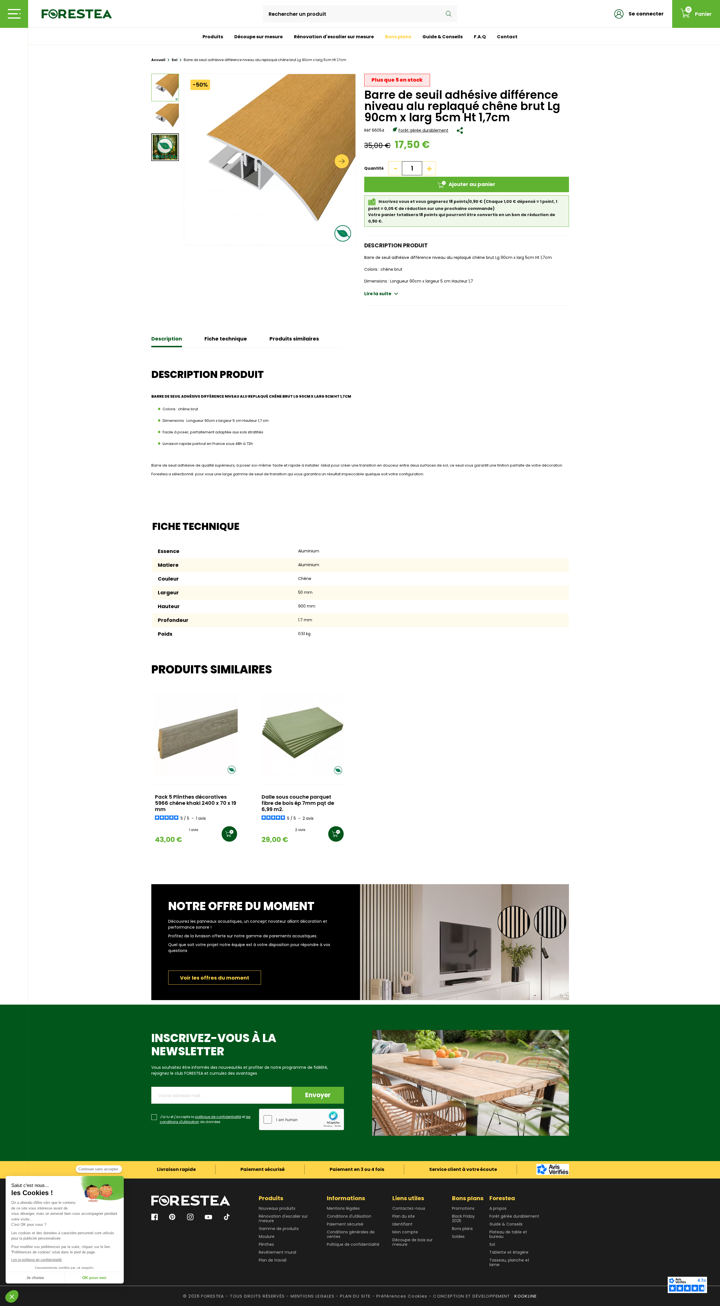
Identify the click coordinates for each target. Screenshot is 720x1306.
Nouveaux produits (277, 1208)
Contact (507, 36)
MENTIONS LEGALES (312, 1296)
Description (166, 339)
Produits (212, 36)
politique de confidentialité (218, 1116)
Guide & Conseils (442, 36)
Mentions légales (343, 1208)
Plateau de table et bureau (508, 1234)
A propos (498, 1208)
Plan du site (403, 1216)
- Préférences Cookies (400, 1296)
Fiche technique (225, 339)
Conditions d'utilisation (349, 1216)
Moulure (266, 1236)
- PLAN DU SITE (353, 1296)
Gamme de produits (279, 1228)
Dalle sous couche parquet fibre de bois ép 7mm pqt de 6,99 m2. (298, 803)
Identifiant (402, 1224)
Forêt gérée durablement (423, 130)
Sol (492, 1244)
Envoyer (317, 1095)
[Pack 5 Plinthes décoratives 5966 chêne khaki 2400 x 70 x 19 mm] (196, 734)
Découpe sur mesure (258, 36)
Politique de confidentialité (353, 1244)
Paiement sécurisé (345, 1224)
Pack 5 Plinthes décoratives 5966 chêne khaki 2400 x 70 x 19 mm (195, 803)
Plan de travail (272, 1260)
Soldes (458, 1236)
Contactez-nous (408, 1208)
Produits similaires (294, 339)
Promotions (463, 1208)
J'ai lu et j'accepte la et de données (205, 1119)
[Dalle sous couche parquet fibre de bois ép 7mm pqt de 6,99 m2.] (302, 734)
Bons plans (398, 36)
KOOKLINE (525, 1296)
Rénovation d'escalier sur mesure (334, 36)
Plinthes (266, 1244)
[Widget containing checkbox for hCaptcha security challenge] (301, 1119)
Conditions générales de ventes (351, 1234)
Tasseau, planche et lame (509, 1262)
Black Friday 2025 (463, 1218)
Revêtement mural (277, 1252)
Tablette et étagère (508, 1252)
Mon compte (405, 1232)
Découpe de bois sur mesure (412, 1242)
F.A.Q (480, 36)
